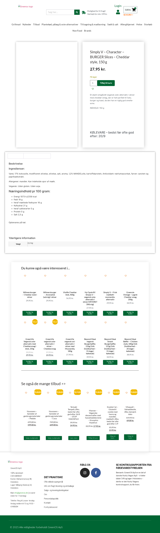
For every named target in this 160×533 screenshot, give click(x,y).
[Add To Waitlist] (77, 393)
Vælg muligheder (32, 438)
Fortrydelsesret (50, 507)
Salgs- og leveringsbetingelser (56, 490)
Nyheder (26, 24)
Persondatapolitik (51, 498)
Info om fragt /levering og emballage (59, 486)
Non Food (77, 30)
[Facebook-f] (96, 473)
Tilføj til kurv (106, 83)
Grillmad (16, 24)
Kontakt (47, 503)
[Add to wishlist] (93, 89)
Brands (87, 30)
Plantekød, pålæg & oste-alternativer (60, 24)
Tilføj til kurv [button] (29, 313)
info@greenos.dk (21, 493)
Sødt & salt (112, 24)
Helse (139, 24)
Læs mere (73, 438)
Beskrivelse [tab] (16, 156)
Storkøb (148, 24)
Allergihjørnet (127, 24)
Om (45, 494)
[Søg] (77, 12)
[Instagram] (85, 473)
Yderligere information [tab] (37, 156)
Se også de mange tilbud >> (43, 383)
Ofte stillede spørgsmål (53, 482)
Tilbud (36, 24)
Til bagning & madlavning (93, 24)
